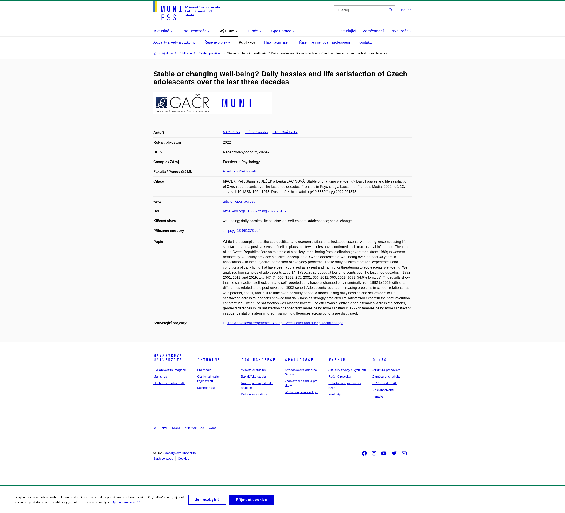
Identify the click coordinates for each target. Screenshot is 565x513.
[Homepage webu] (186, 10)
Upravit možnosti (123, 502)
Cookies (183, 458)
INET (164, 427)
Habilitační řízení (277, 42)
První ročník (401, 31)
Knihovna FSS (194, 427)
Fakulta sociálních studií (239, 171)
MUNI (176, 427)
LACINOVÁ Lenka (285, 132)
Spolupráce (299, 359)
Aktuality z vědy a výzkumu (174, 42)
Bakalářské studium (254, 376)
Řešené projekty (217, 42)
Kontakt (377, 396)
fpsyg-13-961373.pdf (243, 231)
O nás (379, 359)
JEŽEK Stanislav (256, 132)
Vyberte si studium (254, 370)
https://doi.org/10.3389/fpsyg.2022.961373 (255, 211)
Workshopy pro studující (301, 392)
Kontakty (365, 42)
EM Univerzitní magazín (170, 370)
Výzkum (337, 359)
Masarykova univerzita (167, 357)
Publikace (247, 42)
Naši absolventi (383, 390)
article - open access (239, 201)
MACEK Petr (231, 132)
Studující (348, 31)
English (405, 10)
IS (154, 427)
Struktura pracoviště (386, 370)
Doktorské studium (254, 394)
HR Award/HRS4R (384, 383)
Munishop (160, 376)
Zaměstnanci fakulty (386, 376)
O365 (213, 427)
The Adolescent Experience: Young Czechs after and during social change (285, 323)
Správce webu (163, 458)
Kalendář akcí (206, 387)
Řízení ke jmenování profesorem (324, 42)
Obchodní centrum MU (169, 383)
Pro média (204, 370)
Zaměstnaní (373, 31)
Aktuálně (208, 359)
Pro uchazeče (258, 359)
